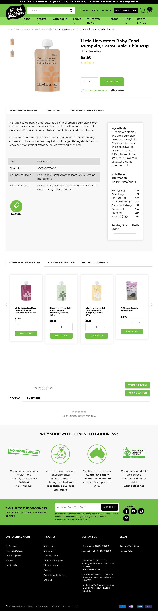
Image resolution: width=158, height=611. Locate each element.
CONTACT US (89, 536)
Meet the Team (51, 556)
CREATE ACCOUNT (102, 10)
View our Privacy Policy (79, 519)
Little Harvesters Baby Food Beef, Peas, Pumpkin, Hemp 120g (25, 310)
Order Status (141, 21)
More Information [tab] (23, 110)
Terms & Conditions (129, 546)
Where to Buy (93, 21)
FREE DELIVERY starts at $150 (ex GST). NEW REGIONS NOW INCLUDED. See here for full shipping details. (79, 1)
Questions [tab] (33, 398)
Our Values (49, 551)
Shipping (119, 90)
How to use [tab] (53, 110)
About (77, 19)
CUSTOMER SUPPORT (18, 536)
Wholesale (60, 19)
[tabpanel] (24, 463)
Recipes (41, 19)
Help (128, 19)
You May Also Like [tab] (61, 262)
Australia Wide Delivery (55, 575)
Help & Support (13, 556)
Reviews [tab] (15, 398)
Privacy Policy (126, 551)
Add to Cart (26, 333)
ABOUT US (50, 536)
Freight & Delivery (14, 551)
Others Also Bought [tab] (24, 262)
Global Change (51, 565)
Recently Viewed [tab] (95, 262)
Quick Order (12, 565)
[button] (95, 91)
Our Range (49, 546)
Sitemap (48, 580)
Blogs (114, 19)
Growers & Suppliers (53, 561)
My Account (11, 546)
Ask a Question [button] (138, 393)
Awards (47, 570)
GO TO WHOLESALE (126, 10)
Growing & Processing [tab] (87, 110)
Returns (9, 561)
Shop (27, 19)
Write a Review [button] (137, 385)
